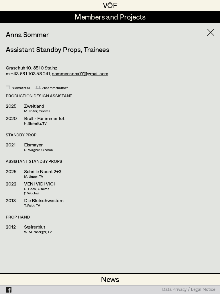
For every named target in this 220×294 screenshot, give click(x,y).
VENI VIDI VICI (39, 184)
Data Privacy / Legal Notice (188, 290)
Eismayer (33, 145)
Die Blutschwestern (44, 200)
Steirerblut (34, 227)
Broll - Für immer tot (44, 118)
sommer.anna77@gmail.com (80, 73)
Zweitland (34, 106)
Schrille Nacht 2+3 (42, 171)
